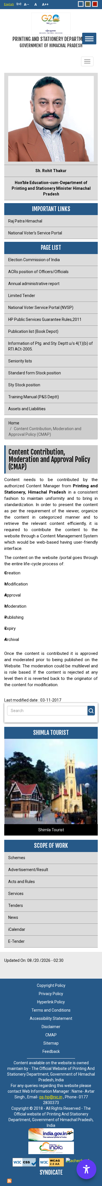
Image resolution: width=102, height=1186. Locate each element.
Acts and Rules (21, 881)
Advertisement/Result (28, 869)
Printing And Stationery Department (51, 42)
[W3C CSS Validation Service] (24, 1160)
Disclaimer (51, 1026)
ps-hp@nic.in (50, 1097)
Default (81, 4)
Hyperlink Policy (51, 1002)
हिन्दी (18, 4)
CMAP (51, 1035)
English (9, 4)
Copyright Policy (51, 985)
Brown (88, 4)
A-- (26, 5)
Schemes (16, 857)
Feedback (51, 1051)
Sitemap (51, 1043)
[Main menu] (89, 38)
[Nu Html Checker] (51, 1160)
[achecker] (77, 1160)
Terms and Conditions (51, 1010)
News (13, 917)
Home (13, 423)
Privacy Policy (51, 993)
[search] (91, 710)
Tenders (15, 905)
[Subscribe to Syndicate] (51, 1176)
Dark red (95, 4)
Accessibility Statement (51, 1018)
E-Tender (16, 941)
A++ (45, 5)
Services (16, 893)
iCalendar (16, 929)
